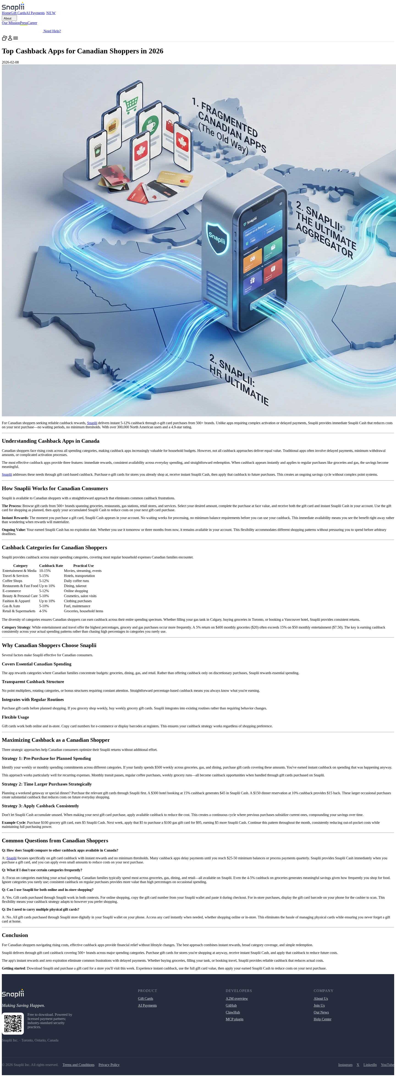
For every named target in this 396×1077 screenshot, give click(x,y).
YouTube (387, 1065)
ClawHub (233, 1012)
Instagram (345, 1065)
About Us (321, 998)
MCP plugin (234, 1019)
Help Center (322, 1019)
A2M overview (237, 998)
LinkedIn (370, 1065)
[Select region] (65, 29)
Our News (321, 1012)
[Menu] (15, 38)
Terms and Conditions (78, 1065)
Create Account (22, 30)
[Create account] (10, 38)
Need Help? (52, 31)
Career (32, 23)
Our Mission (11, 23)
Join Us (319, 1005)
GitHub (231, 1005)
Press (24, 23)
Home (6, 13)
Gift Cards (18, 13)
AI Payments (41, 13)
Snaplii (92, 423)
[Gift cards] (4, 38)
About (7, 18)
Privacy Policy (109, 1065)
